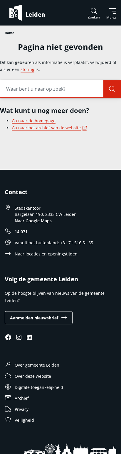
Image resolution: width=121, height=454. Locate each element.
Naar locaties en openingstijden (46, 254)
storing (27, 69)
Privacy (21, 409)
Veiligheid (24, 420)
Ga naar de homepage (34, 120)
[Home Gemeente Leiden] (29, 13)
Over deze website (33, 376)
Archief (22, 398)
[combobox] (60, 89)
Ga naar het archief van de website (50, 128)
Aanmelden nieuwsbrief (34, 318)
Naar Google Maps (33, 220)
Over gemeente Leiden (37, 365)
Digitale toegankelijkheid (39, 387)
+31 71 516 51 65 (76, 242)
